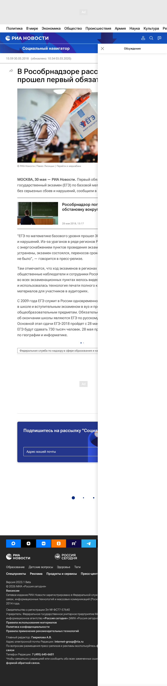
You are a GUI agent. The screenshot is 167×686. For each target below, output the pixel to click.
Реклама (36, 574)
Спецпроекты (16, 574)
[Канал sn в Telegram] (88, 543)
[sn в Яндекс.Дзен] (28, 543)
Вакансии (12, 590)
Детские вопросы (41, 567)
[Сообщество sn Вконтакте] (43, 543)
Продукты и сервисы (61, 574)
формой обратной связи (22, 662)
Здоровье (63, 567)
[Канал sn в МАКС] (13, 543)
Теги (77, 567)
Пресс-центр (90, 574)
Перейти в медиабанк (69, 166)
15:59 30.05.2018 (17, 58)
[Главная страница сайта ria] (26, 38)
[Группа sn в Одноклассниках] (58, 543)
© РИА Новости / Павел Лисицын (35, 166)
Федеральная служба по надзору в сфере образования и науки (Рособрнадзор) (72, 350)
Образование (15, 567)
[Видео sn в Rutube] (73, 543)
